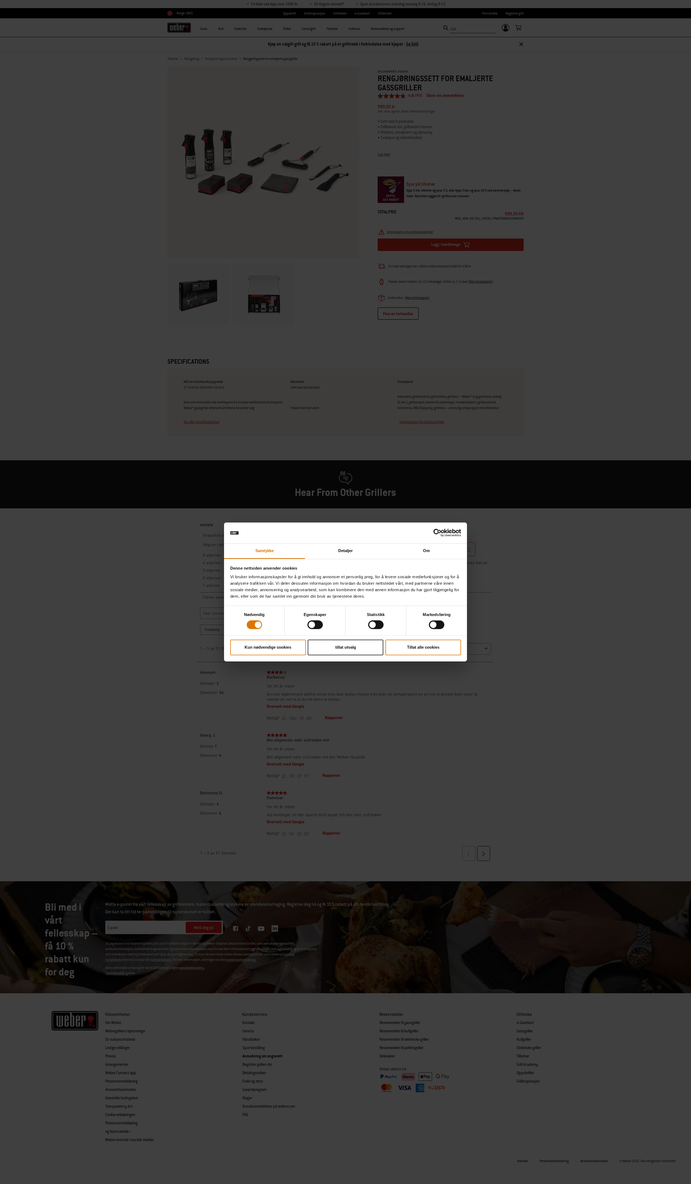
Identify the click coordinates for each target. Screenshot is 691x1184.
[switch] (315, 625)
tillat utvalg (345, 647)
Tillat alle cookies (423, 647)
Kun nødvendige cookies (268, 647)
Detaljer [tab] (345, 550)
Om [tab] (426, 550)
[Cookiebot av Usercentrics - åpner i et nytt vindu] (437, 533)
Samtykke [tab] (264, 550)
